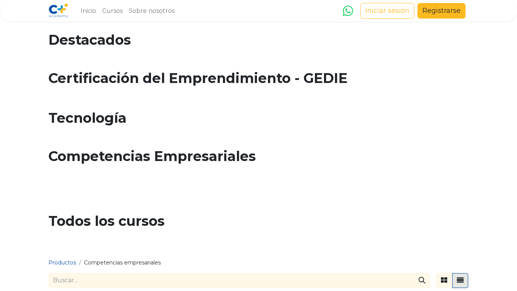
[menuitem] (88, 11)
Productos (62, 262)
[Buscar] (422, 280)
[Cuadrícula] (444, 280)
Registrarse (441, 10)
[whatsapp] (347, 11)
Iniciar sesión (387, 10)
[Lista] (460, 280)
